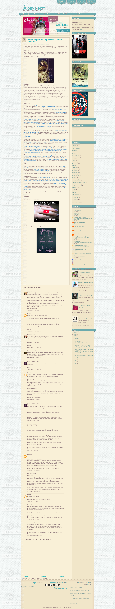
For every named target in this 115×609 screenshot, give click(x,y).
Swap (73, 196)
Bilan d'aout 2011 (79, 354)
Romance (74, 192)
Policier (74, 189)
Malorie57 (30, 291)
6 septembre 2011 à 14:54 (34, 399)
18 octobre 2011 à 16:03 (33, 501)
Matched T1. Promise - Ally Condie (83, 345)
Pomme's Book (77, 230)
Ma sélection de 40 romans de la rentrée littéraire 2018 (83, 219)
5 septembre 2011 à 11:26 (34, 369)
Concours (74, 153)
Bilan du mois (75, 146)
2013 (75, 332)
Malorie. (43, 192)
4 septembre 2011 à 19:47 (34, 310)
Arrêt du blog (77, 250)
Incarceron (74, 174)
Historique (74, 167)
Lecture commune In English (78, 182)
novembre (77, 338)
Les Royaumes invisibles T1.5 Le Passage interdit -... (84, 350)
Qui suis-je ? (26, 14)
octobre (77, 340)
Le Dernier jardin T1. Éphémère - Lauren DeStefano (44, 40)
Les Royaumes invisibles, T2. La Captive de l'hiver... (84, 347)
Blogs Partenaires (76, 148)
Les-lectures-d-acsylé (79, 264)
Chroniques (37, 14)
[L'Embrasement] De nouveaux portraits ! (83, 242)
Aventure (74, 145)
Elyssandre (30, 424)
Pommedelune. (31, 361)
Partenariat (75, 187)
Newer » (61, 576)
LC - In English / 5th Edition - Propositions (79, 598)
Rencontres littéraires (77, 190)
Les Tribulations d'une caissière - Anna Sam (79, 590)
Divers (73, 158)
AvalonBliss (77, 261)
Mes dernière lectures (78, 223)
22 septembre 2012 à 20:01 (34, 535)
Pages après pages (78, 259)
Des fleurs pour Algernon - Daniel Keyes (84, 355)
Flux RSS (81, 1)
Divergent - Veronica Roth (80, 357)
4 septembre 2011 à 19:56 (34, 347)
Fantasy (74, 165)
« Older (25, 576)
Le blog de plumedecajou (80, 217)
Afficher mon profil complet (27, 586)
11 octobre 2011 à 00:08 (33, 470)
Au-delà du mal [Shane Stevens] (81, 256)
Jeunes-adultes (45, 44)
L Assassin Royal (76, 179)
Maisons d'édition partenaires (67, 14)
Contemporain (75, 155)
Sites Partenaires (49, 14)
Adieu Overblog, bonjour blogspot (81, 246)
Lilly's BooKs (77, 209)
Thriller (74, 201)
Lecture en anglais (76, 184)
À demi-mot (34, 8)
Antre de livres (77, 213)
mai (76, 363)
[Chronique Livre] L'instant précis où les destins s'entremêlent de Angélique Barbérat (82, 237)
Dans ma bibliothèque (79, 222)
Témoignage (75, 197)
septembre (77, 341)
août (76, 358)
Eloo (28, 505)
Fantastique (75, 163)
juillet (76, 360)
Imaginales (75, 170)
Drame (35, 44)
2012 (75, 334)
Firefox (81, 29)
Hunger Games (75, 168)
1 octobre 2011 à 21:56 (33, 420)
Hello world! (76, 214)
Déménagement (77, 210)
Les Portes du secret (77, 185)
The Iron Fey (75, 199)
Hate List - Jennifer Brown (84, 272)
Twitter (71, 1)
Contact (81, 14)
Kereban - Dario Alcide (78, 227)
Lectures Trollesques (79, 226)
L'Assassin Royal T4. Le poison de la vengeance (83, 343)
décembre (77, 337)
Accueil (91, 1)
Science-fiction (75, 194)
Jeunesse (74, 177)
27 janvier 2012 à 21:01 (33, 519)
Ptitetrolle (30, 351)
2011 (75, 335)
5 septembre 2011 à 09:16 (34, 357)
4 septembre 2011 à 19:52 (34, 331)
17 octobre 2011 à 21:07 (33, 491)
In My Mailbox (75, 172)
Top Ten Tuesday (76, 202)
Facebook (61, 1)
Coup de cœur (75, 157)
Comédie (74, 152)
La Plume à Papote (78, 263)
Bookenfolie (77, 241)
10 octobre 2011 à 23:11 (33, 450)
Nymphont (69, 607)
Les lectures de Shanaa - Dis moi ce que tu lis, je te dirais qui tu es (82, 254)
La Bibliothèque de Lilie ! (80, 249)
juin (76, 361)
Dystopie (40, 44)
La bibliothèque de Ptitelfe (80, 245)
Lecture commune (76, 180)
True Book (76, 234)
